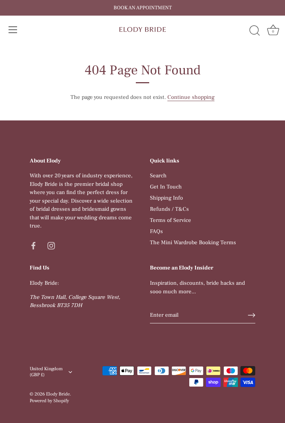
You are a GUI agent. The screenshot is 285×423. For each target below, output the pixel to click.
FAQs (156, 231)
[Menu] (13, 30)
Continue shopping (190, 97)
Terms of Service (170, 220)
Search (158, 175)
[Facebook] (33, 245)
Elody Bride (58, 394)
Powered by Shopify (49, 401)
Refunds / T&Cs (169, 209)
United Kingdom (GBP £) (46, 372)
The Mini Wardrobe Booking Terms (193, 242)
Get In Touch (166, 186)
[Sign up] (251, 315)
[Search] (254, 31)
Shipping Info (166, 197)
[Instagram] (51, 245)
